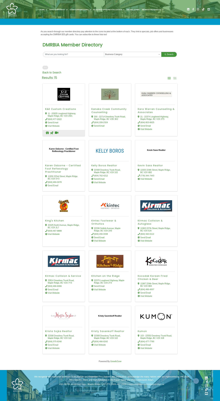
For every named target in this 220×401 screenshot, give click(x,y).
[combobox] (132, 54)
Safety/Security (57, 10)
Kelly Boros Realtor (104, 165)
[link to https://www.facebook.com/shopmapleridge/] (193, 10)
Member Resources (151, 10)
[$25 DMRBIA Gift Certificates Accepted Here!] (47, 133)
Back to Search (51, 72)
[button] (169, 78)
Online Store (133, 10)
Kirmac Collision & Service (63, 276)
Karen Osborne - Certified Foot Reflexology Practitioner (63, 168)
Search (170, 54)
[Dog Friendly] (52, 133)
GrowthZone (115, 361)
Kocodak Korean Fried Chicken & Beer (153, 277)
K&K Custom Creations (60, 109)
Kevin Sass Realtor (150, 165)
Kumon (142, 331)
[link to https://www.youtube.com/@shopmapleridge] (208, 10)
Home (42, 10)
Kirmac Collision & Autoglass (150, 222)
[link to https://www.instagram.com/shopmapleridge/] (198, 10)
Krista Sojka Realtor (58, 331)
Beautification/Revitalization (107, 10)
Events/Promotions (79, 10)
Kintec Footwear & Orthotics (103, 222)
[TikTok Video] (56, 133)
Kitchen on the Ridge (105, 276)
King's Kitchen (54, 220)
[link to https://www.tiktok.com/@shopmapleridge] (203, 10)
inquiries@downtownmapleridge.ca (146, 384)
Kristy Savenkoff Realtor (108, 331)
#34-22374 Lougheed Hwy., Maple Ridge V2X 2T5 (84, 384)
